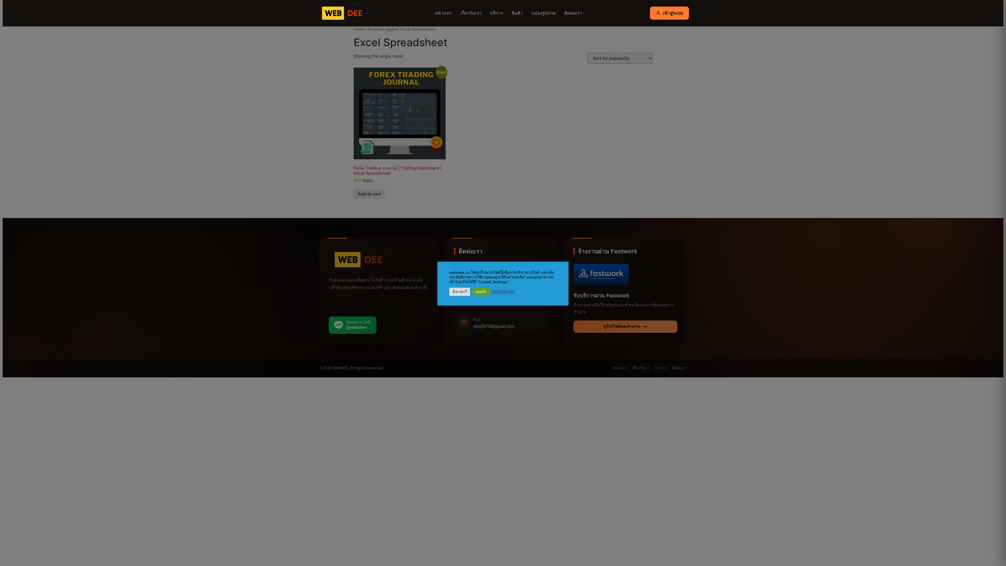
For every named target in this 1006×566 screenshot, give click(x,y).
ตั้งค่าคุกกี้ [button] (459, 292)
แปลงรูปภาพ (544, 13)
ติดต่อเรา (573, 13)
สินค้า (517, 13)
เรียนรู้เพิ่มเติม (502, 291)
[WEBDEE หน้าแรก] (342, 13)
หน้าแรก (443, 13)
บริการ (496, 13)
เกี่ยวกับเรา (471, 13)
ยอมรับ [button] (481, 292)
